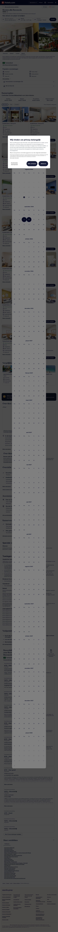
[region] (29, 152)
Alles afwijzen (32, 163)
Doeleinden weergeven (14, 163)
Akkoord (43, 163)
